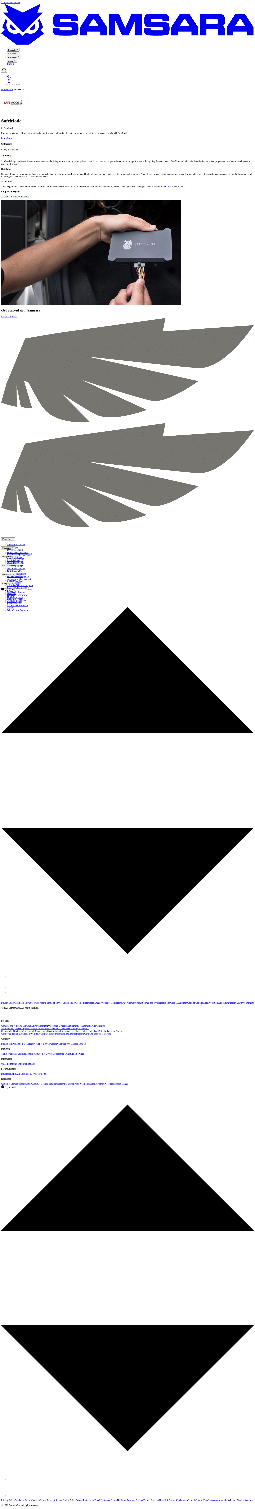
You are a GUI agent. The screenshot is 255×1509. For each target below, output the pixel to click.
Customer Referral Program (20, 585)
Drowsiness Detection (57, 1026)
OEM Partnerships (15, 562)
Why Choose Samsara (76, 1043)
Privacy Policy (8, 1003)
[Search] (4, 70)
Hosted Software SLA (169, 1003)
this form (167, 186)
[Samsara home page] (20, 533)
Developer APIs (14, 571)
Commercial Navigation (12, 1031)
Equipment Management (79, 1026)
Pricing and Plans (9, 1043)
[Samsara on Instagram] (9, 987)
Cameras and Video (16, 544)
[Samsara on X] (9, 982)
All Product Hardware (100, 1033)
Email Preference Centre (105, 1003)
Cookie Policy (69, 1003)
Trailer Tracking (97, 1026)
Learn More (6, 138)
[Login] (9, 82)
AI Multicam (25, 1026)
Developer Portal (15, 576)
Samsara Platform (49, 1033)
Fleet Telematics (32, 1028)
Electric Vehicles (55, 1031)
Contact (62, 1043)
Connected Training (10, 1033)
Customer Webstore (104, 1084)
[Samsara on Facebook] (9, 976)
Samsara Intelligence (66, 1033)
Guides (91, 1084)
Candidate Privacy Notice (27, 1003)
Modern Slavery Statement (241, 1003)
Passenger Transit (63, 1054)
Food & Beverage (15, 558)
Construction (32, 1054)
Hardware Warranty (126, 1003)
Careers (30, 1043)
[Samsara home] (127, 44)
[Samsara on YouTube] (9, 998)
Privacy (47, 1043)
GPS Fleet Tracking (16, 568)
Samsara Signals (120, 1084)
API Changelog (23, 1074)
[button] (127, 779)
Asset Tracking (8, 1028)
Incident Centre (83, 1033)
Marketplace (7, 89)
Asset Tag (20, 1028)
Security (54, 1043)
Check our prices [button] (15, 84)
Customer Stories (15, 580)
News (36, 1043)
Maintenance (64, 1028)
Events (76, 1084)
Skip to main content (10, 2)
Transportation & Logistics (19, 553)
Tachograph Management (35, 1031)
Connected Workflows (30, 1033)
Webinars (83, 1084)
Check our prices (9, 316)
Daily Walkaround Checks (110, 1031)
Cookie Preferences (85, 1003)
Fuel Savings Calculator (87, 1031)
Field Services (77, 1054)
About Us (22, 1043)
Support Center (24, 1084)
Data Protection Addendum (216, 1003)
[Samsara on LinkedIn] (9, 992)
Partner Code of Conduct (191, 1003)
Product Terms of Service (147, 1003)
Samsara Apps (69, 1031)
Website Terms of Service (50, 1003)
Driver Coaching (15, 550)
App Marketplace (26, 1064)
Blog (41, 1043)
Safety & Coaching (10, 149)
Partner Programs (65, 1084)
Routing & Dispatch (79, 1028)
